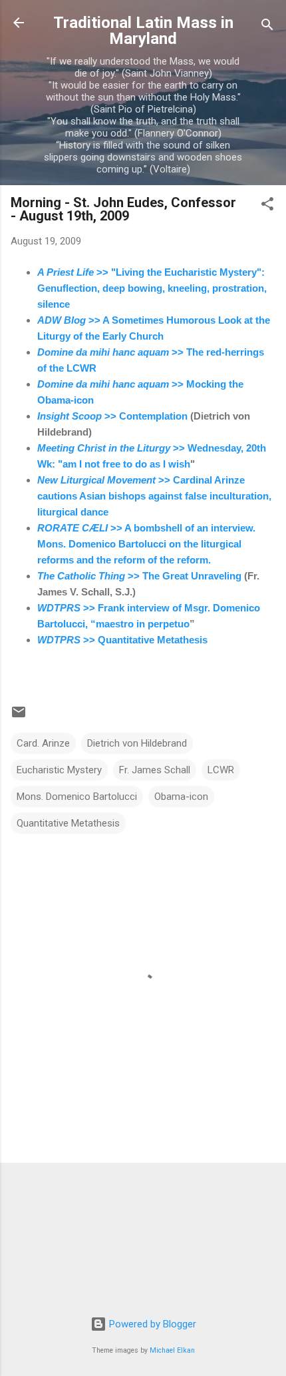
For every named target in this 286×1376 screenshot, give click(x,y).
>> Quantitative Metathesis (122, 639)
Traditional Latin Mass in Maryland (143, 30)
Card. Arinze (43, 743)
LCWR (221, 770)
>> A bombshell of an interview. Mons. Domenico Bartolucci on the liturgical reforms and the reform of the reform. (146, 543)
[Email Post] (19, 717)
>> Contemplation (112, 416)
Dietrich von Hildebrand (137, 743)
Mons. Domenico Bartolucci (77, 797)
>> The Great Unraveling (139, 575)
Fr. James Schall (154, 770)
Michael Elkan (172, 1350)
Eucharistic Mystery (59, 770)
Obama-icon (181, 797)
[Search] (267, 27)
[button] (267, 206)
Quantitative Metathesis (68, 823)
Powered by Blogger (151, 1324)
